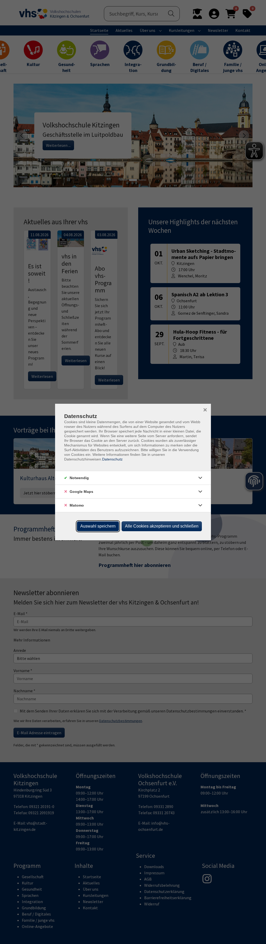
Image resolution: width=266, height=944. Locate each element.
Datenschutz (112, 459)
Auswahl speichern (98, 526)
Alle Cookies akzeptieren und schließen (161, 526)
